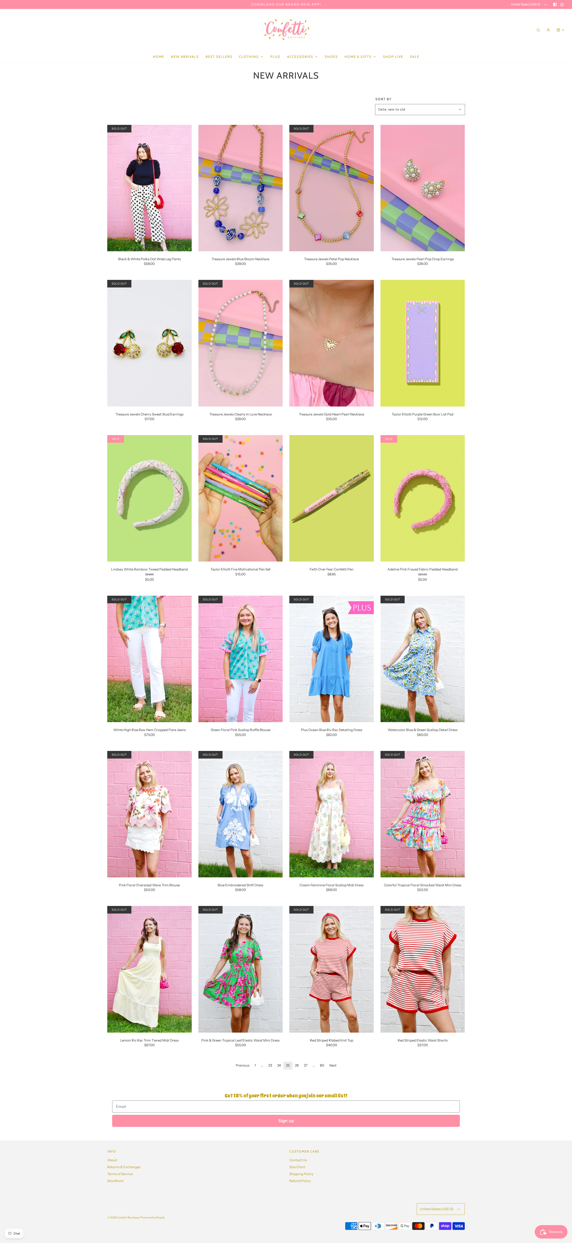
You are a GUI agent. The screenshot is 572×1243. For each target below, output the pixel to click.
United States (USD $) (526, 4)
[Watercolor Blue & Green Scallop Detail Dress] (423, 658)
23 (270, 1065)
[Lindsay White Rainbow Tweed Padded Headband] (149, 498)
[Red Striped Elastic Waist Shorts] (423, 969)
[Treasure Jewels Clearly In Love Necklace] (240, 343)
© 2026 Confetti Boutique (123, 1217)
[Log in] (548, 30)
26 (297, 1065)
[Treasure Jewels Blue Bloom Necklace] (240, 187)
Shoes (331, 57)
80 (322, 1065)
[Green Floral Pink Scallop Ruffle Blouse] (240, 658)
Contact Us (298, 1160)
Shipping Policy (301, 1174)
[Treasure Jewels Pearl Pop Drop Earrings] (423, 187)
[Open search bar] (538, 29)
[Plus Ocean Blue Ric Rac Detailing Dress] (331, 658)
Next (332, 1065)
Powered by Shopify (153, 1217)
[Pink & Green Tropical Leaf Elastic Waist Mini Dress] (240, 969)
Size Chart (297, 1167)
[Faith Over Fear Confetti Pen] (331, 498)
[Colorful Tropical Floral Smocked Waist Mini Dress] (423, 813)
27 (305, 1065)
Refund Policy (300, 1181)
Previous (242, 1065)
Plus (275, 57)
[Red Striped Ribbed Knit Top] (331, 969)
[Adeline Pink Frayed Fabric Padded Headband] (423, 498)
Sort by (383, 99)
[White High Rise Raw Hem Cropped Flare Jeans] (149, 658)
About (112, 1160)
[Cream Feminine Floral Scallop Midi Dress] (331, 813)
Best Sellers (219, 57)
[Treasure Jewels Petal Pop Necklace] (331, 187)
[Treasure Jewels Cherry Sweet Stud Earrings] (149, 343)
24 (279, 1065)
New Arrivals (185, 57)
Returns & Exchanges (123, 1167)
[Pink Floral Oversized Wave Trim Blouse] (149, 813)
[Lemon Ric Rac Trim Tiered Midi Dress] (149, 969)
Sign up (286, 1121)
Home (158, 57)
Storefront (115, 1181)
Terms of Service (120, 1174)
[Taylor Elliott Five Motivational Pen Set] (240, 498)
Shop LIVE (393, 57)
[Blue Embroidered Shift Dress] (240, 813)
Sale (414, 57)
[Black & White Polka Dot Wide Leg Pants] (149, 187)
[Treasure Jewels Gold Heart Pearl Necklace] (331, 343)
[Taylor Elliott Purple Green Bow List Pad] (423, 343)
